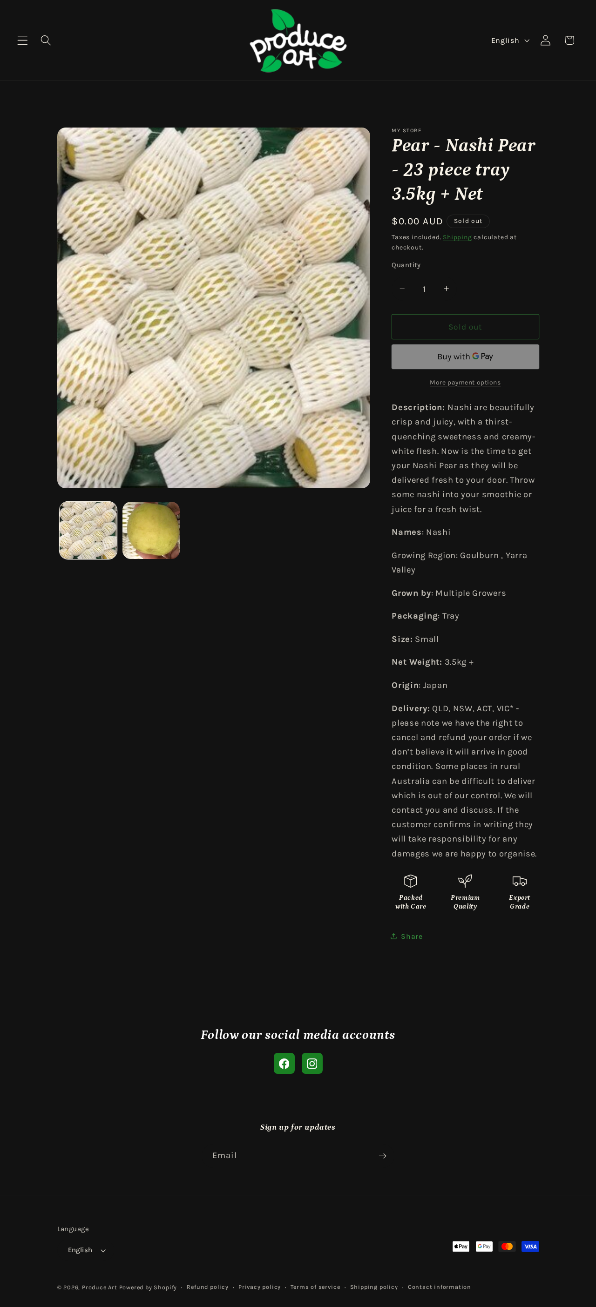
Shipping (457, 236)
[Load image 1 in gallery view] (88, 530)
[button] (22, 40)
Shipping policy (374, 1286)
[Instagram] (312, 1063)
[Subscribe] (382, 1156)
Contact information (439, 1286)
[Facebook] (284, 1063)
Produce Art (99, 1287)
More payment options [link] (465, 381)
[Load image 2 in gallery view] (151, 530)
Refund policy (207, 1286)
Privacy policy (259, 1286)
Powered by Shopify (148, 1287)
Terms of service (315, 1286)
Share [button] (411, 936)
